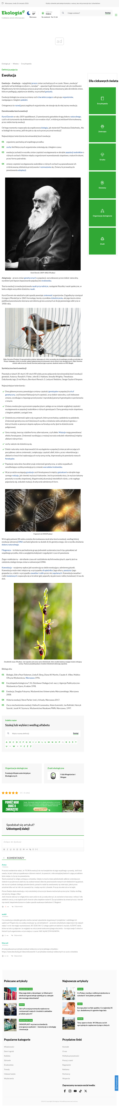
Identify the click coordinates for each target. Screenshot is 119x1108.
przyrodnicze (42, 286)
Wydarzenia (9, 1078)
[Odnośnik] (30, 849)
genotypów (53, 391)
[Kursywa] (7, 849)
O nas (64, 1051)
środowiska (46, 280)
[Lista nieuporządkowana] (20, 849)
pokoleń (24, 100)
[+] (36, 849)
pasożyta (67, 570)
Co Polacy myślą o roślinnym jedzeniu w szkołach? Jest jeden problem (93, 994)
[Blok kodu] (27, 849)
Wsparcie (66, 1078)
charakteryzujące (45, 97)
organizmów (68, 97)
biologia (44, 128)
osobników (78, 152)
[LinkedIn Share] (76, 826)
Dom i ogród (9, 1051)
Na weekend (46, 17)
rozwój (18, 105)
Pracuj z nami (67, 1060)
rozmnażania (45, 167)
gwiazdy (48, 91)
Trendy (7, 1069)
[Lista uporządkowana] (17, 849)
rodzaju (15, 475)
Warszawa (32, 17)
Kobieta (7, 1056)
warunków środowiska (52, 467)
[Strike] (14, 849)
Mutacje (62, 432)
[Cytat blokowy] (23, 849)
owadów (34, 573)
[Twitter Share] (70, 826)
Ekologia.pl (6, 64)
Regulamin (66, 1065)
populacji (69, 152)
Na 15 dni (54, 17)
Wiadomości (9, 1047)
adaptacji (22, 170)
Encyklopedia (26, 64)
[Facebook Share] (64, 826)
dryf (72, 391)
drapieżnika (48, 570)
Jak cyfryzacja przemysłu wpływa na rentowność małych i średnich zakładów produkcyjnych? (35, 1011)
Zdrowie (7, 1060)
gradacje (30, 472)
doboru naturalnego (10, 544)
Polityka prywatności (70, 1056)
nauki (34, 286)
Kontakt (65, 1047)
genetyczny (10, 394)
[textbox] (21, 733)
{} (33, 849)
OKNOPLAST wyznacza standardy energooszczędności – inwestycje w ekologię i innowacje (37, 1026)
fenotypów (9, 458)
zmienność (48, 295)
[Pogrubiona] (4, 849)
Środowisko (8, 1065)
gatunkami (62, 472)
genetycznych (30, 278)
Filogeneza (6, 550)
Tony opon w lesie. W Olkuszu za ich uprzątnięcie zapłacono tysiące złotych (93, 1023)
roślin (41, 573)
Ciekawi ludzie (9, 1074)
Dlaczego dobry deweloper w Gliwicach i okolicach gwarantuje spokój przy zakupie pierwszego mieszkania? (36, 995)
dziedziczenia (57, 298)
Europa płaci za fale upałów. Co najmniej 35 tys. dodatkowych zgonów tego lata (94, 1009)
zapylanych (57, 573)
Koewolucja (7, 567)
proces (34, 83)
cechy (8, 147)
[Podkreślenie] (10, 849)
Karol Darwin (7, 116)
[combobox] (41, 733)
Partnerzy (66, 1074)
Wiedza (16, 64)
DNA (20, 542)
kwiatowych (12, 576)
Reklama (65, 1069)
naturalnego (76, 116)
